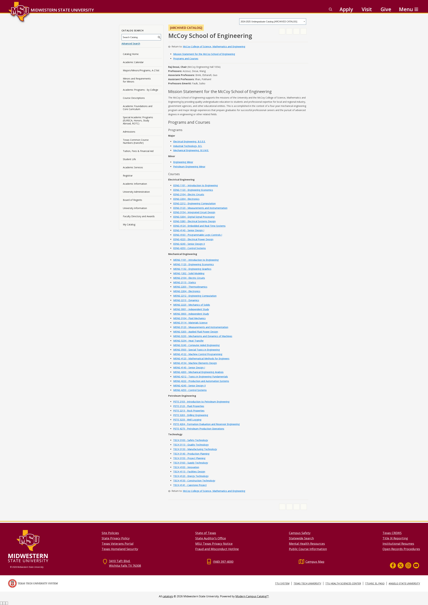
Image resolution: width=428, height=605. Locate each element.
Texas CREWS (392, 533)
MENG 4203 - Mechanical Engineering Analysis (198, 372)
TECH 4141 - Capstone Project (190, 485)
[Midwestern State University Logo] (53, 546)
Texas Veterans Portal (117, 544)
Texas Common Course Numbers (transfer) (136, 141)
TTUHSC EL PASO (375, 583)
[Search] (331, 9)
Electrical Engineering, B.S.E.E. (189, 141)
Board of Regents (132, 199)
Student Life (129, 159)
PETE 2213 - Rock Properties (188, 410)
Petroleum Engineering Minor (189, 166)
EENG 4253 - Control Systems (189, 248)
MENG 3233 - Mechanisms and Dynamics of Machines (202, 336)
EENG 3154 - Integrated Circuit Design (194, 212)
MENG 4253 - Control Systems (190, 390)
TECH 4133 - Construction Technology (194, 480)
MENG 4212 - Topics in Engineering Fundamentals (200, 376)
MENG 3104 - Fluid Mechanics (189, 318)
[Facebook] (393, 565)
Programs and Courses (185, 58)
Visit (367, 9)
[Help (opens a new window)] (303, 31)
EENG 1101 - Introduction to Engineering (195, 185)
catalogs (168, 596)
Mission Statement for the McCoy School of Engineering (204, 54)
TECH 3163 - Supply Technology (190, 462)
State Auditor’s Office (210, 538)
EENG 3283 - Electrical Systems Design (194, 221)
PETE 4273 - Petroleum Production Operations (198, 428)
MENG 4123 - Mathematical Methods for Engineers (201, 358)
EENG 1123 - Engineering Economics (193, 189)
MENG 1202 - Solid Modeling (188, 273)
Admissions (129, 131)
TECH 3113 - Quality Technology (191, 444)
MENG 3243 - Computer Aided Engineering (196, 345)
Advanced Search (131, 43)
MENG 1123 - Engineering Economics (193, 264)
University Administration (136, 191)
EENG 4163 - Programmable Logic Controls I (197, 234)
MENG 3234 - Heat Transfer (188, 340)
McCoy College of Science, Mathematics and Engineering (214, 46)
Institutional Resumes (398, 544)
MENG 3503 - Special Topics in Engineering (196, 349)
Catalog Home (131, 54)
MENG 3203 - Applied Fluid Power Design (195, 331)
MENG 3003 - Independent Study (191, 313)
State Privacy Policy (116, 538)
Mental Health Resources (307, 544)
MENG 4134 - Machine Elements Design (195, 363)
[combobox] (272, 21)
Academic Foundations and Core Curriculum (137, 108)
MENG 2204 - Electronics (186, 291)
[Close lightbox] (6, 603)
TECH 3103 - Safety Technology (190, 440)
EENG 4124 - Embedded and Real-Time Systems (199, 225)
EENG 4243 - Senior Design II (189, 243)
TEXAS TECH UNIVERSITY (307, 583)
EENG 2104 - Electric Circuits (188, 194)
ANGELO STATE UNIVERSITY (404, 583)
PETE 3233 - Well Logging (187, 419)
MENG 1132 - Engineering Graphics (192, 268)
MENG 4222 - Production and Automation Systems (201, 381)
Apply (346, 9)
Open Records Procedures (401, 549)
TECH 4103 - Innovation (186, 467)
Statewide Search (301, 538)
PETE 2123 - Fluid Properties (188, 406)
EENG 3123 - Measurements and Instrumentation (200, 208)
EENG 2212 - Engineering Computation (194, 203)
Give (386, 9)
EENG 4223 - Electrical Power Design (193, 239)
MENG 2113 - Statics (184, 282)
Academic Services (133, 167)
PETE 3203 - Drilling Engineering (190, 415)
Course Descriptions (134, 97)
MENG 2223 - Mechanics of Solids (191, 304)
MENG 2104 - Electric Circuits (189, 277)
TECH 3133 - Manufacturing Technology (195, 449)
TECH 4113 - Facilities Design (189, 471)
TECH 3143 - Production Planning (191, 453)
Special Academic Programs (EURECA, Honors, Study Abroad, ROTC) (138, 120)
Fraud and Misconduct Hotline (217, 549)
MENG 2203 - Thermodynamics (190, 286)
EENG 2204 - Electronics (186, 198)
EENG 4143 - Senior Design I (188, 230)
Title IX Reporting (395, 538)
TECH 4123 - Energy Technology (190, 476)
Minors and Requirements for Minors (137, 80)
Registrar (128, 175)
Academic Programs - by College (140, 89)
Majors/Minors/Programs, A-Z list (141, 70)
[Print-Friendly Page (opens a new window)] (296, 31)
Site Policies (110, 533)
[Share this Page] (289, 31)
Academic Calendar (133, 62)
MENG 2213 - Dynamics (186, 300)
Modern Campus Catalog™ (252, 596)
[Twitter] (400, 565)
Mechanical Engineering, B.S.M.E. (191, 150)
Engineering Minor (183, 162)
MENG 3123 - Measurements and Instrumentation (200, 327)
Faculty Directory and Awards (139, 216)
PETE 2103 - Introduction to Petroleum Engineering (201, 401)
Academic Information (135, 183)
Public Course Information (308, 549)
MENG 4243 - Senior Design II (189, 385)
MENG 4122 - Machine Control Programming (197, 354)
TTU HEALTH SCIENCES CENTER (343, 583)
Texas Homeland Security (120, 549)
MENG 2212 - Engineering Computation (195, 295)
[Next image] (4, 603)
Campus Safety (299, 533)
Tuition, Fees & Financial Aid (138, 151)
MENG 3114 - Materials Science (190, 322)
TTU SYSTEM (282, 583)
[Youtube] (416, 565)
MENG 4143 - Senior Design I (189, 367)
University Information (135, 208)
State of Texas (205, 533)
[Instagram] (408, 565)
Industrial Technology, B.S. (187, 146)
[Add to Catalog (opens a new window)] (282, 31)
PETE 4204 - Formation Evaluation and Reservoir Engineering (206, 424)
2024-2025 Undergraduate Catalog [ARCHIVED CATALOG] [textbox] (269, 21)
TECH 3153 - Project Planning (189, 458)
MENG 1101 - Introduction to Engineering (196, 259)
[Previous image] (1, 603)
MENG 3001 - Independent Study (191, 309)
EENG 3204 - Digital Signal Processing (194, 216)
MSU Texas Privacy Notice (214, 544)
